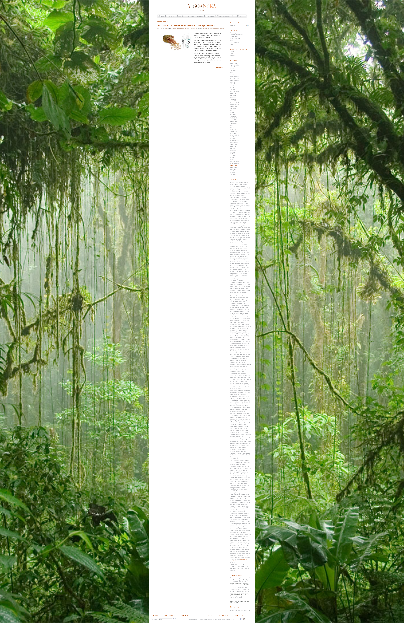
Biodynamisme (240, 368)
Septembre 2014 (234, 123)
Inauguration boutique (239, 186)
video (244, 517)
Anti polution (237, 372)
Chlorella (244, 243)
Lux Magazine (237, 328)
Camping (241, 422)
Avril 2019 (233, 70)
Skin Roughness (244, 349)
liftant (242, 568)
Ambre (244, 284)
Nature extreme (246, 421)
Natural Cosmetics (244, 305)
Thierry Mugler (239, 534)
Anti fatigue (233, 496)
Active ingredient (234, 468)
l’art (234, 434)
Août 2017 (233, 82)
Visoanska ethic (238, 260)
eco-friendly (233, 193)
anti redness (239, 250)
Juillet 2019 (233, 67)
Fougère (236, 459)
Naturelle (232, 277)
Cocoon (235, 536)
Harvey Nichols (234, 237)
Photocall (237, 349)
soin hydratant (243, 275)
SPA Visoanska (245, 282)
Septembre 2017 (234, 80)
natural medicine (234, 510)
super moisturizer (245, 443)
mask (243, 328)
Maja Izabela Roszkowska (241, 320)
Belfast (238, 409)
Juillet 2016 (233, 97)
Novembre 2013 (234, 135)
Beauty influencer (244, 182)
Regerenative (238, 222)
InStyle (237, 248)
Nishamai (232, 392)
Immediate (247, 500)
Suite (239, 199)
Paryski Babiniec (234, 207)
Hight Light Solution (245, 442)
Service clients (221, 619)
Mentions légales (208, 619)
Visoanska (239, 300)
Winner (236, 563)
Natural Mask (233, 269)
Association (235, 547)
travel (248, 284)
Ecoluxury (245, 273)
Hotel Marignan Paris (245, 212)
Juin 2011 (232, 171)
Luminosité (233, 502)
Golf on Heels (234, 424)
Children (237, 352)
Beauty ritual (245, 466)
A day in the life (239, 271)
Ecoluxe (232, 525)
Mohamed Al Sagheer (244, 445)
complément (247, 534)
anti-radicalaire (233, 447)
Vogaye (237, 188)
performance (243, 188)
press (243, 549)
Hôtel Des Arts (234, 265)
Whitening (243, 254)
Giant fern (236, 387)
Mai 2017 (232, 88)
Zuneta (242, 566)
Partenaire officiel (242, 322)
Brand (231, 428)
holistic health (240, 220)
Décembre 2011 (234, 161)
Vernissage (239, 545)
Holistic (243, 199)
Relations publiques (235, 436)
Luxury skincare (234, 226)
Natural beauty (245, 263)
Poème (235, 302)
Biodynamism (233, 527)
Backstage (239, 561)
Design (240, 547)
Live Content (241, 286)
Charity (245, 407)
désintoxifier (233, 438)
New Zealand (243, 207)
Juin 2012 (232, 152)
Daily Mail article (241, 413)
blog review (233, 476)
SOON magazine (245, 205)
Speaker (239, 466)
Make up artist (244, 336)
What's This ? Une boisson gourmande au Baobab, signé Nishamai (186, 26)
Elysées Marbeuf (240, 430)
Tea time (246, 483)
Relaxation (232, 364)
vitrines (243, 440)
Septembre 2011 (234, 167)
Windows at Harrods (244, 237)
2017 (249, 207)
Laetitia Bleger (239, 241)
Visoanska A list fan (235, 485)
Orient (248, 226)
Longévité (239, 515)
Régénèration (241, 411)
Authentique (239, 315)
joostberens (240, 303)
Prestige (245, 561)
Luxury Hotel (246, 267)
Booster (232, 307)
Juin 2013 (232, 137)
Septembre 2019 (234, 65)
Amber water (240, 193)
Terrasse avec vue (243, 551)
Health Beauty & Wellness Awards (239, 472)
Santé (239, 447)
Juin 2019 (232, 69)
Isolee (244, 540)
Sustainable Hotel (241, 451)
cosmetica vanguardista (236, 483)
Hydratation (241, 513)
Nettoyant (232, 385)
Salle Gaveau (237, 491)
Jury (237, 360)
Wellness (237, 370)
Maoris (231, 563)
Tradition (238, 343)
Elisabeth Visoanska (240, 197)
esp (236, 619)
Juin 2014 (232, 127)
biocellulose (247, 193)
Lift (240, 468)
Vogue (248, 517)
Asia (231, 460)
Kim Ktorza (239, 330)
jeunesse (232, 383)
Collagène (233, 332)
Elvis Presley (233, 351)
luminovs (235, 305)
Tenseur (235, 396)
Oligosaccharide (237, 294)
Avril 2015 (233, 114)
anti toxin (240, 326)
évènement (239, 313)
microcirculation (242, 252)
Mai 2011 (232, 173)
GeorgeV (238, 521)
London (232, 487)
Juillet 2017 (233, 84)
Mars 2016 (233, 99)
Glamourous (237, 254)
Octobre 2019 (234, 63)
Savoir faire (233, 228)
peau (243, 317)
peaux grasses (237, 457)
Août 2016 (233, 95)
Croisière (232, 474)
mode (244, 373)
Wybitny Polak (238, 273)
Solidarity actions (235, 498)
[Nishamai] (176, 51)
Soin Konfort (233, 322)
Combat (241, 458)
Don (235, 532)
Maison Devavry (234, 341)
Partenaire (232, 451)
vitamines (241, 400)
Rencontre (232, 248)
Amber (245, 547)
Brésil (236, 262)
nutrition (245, 477)
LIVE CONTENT (234, 42)
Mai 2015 (232, 112)
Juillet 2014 (233, 125)
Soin (237, 309)
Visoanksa (232, 362)
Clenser (232, 370)
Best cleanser (246, 553)
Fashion (241, 381)
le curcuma (247, 192)
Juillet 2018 (233, 72)
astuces (237, 256)
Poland (237, 432)
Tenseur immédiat (238, 512)
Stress (247, 235)
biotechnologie (233, 326)
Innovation (232, 570)
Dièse (240, 396)
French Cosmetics (239, 530)
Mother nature (239, 477)
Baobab (245, 381)
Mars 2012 (233, 158)
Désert (244, 415)
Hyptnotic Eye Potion (243, 527)
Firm (231, 186)
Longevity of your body (236, 35)
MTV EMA (247, 423)
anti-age (240, 536)
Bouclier (238, 566)
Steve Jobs (243, 248)
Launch (243, 521)
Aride (247, 288)
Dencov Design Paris (242, 406)
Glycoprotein (238, 404)
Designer (246, 568)
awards (232, 390)
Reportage (247, 277)
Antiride (237, 385)
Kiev (243, 404)
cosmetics (240, 426)
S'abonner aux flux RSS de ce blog (240, 610)
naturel (241, 500)
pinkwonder (245, 208)
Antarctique (236, 460)
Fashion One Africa (241, 504)
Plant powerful (246, 419)
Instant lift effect (234, 423)
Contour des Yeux (242, 290)
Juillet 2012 (233, 150)
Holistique (232, 521)
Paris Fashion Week (241, 246)
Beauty (231, 286)
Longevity (243, 388)
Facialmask (246, 564)
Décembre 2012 (234, 140)
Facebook (241, 619)
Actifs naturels (247, 546)
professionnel (239, 244)
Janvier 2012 (233, 159)
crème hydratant (234, 493)
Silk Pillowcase (239, 298)
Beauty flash (243, 256)
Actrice (244, 377)
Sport (231, 239)
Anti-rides (240, 564)
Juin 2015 (232, 110)
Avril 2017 (233, 89)
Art (230, 547)
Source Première (245, 506)
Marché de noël (238, 407)
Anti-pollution (233, 208)
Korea (243, 280)
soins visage (242, 360)
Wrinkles (243, 288)
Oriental (244, 447)
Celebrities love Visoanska (237, 235)
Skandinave (244, 491)
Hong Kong (242, 460)
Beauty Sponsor (245, 496)
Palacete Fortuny (234, 443)
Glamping (232, 252)
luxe (236, 252)
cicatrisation (233, 413)
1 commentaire (193, 28)
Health (231, 320)
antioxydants (245, 383)
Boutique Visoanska (235, 243)
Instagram (244, 619)
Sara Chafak (233, 347)
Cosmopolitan (233, 519)
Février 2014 (233, 131)
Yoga (240, 267)
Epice (246, 328)
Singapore (239, 284)
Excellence (245, 515)
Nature (245, 525)
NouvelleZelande (239, 214)
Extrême (245, 330)
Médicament (233, 449)
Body (239, 324)
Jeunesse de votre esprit (205, 16)
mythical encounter (235, 462)
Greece (232, 349)
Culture (246, 368)
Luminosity (242, 510)
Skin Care (245, 542)
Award (236, 267)
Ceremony (232, 330)
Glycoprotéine (238, 337)
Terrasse (239, 428)
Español (232, 53)
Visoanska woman (235, 339)
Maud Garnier (234, 445)
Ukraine (241, 261)
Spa (231, 511)
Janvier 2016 (233, 101)
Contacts (228, 619)
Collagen (237, 474)
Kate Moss (237, 559)
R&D (245, 271)
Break (244, 241)
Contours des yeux (241, 379)
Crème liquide (234, 358)
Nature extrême (240, 334)
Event (236, 182)
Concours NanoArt (235, 296)
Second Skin (245, 356)
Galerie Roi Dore (242, 269)
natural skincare (240, 362)
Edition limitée (246, 523)
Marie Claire (238, 319)
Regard (247, 334)
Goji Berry (243, 455)
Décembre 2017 (234, 76)
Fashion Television (244, 345)
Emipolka (247, 387)
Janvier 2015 (233, 120)
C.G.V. (215, 619)
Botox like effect (240, 231)
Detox (235, 286)
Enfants (245, 375)
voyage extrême (245, 508)
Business (232, 184)
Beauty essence (234, 375)
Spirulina (239, 542)
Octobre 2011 (233, 165)
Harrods (232, 182)
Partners (245, 481)
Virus (240, 375)
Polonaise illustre (235, 453)
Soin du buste (243, 195)
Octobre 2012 (234, 144)
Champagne (238, 317)
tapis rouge (238, 419)
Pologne (232, 506)
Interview (232, 188)
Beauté (247, 324)
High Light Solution (244, 479)
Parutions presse (234, 229)
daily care (238, 288)
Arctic (231, 407)
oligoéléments (242, 424)
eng (233, 619)
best (236, 199)
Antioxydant (240, 438)
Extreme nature (246, 468)
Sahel (235, 428)
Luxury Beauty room (235, 279)
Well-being (239, 517)
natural (231, 197)
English (232, 52)
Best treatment (245, 494)
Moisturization (245, 294)
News (239, 16)
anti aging (238, 549)
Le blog (159, 21)
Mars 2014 (233, 129)
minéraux (240, 373)
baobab (205, 28)
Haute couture (238, 415)
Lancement (232, 309)
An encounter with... (235, 38)
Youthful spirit (233, 36)
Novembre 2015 (234, 105)
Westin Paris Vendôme (240, 470)
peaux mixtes (243, 493)
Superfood (232, 250)
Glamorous (240, 203)
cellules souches (238, 394)
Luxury (238, 496)
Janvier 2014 (233, 133)
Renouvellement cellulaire (237, 538)
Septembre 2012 (234, 146)
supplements (238, 218)
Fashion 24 (238, 184)
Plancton (241, 309)
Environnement (245, 485)
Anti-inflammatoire (239, 557)
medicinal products (235, 389)
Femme (235, 190)
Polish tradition (240, 332)
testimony (239, 553)
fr (231, 619)
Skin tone (232, 544)
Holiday (241, 191)
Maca (231, 555)
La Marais (232, 566)
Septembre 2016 (234, 93)
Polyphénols (241, 358)
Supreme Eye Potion (236, 421)
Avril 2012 (233, 156)
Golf (244, 354)
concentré (236, 239)
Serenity (246, 426)
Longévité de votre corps (186, 16)
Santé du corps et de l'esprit (241, 555)
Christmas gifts (246, 319)
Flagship (239, 208)
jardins (242, 296)
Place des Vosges (238, 398)
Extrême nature (234, 275)
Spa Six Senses (245, 233)
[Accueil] (202, 7)
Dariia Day (235, 381)
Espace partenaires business (196, 619)
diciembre (232, 549)
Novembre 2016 (234, 91)
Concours (237, 506)
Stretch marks (236, 455)
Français (232, 55)
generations (233, 553)
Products (232, 214)
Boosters (232, 271)
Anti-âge (244, 502)
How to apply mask (243, 519)
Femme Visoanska (245, 229)
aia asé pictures (245, 474)
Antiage (241, 544)
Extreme (232, 534)
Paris (238, 568)
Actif (243, 313)
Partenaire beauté (235, 508)
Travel (231, 44)
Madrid (248, 415)
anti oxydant (211, 28)
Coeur (242, 210)
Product (232, 557)
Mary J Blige (242, 226)
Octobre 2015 (234, 106)
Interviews (232, 244)
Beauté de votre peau (167, 16)
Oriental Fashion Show (241, 307)
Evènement (237, 494)
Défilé (242, 324)
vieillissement (237, 523)
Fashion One (233, 542)
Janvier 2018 (233, 74)
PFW (243, 436)
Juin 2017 (232, 86)
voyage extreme (245, 339)
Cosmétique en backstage (243, 434)
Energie (245, 250)
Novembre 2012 (234, 142)
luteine (244, 398)
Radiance (247, 549)
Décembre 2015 (234, 103)
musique (232, 430)
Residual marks (234, 258)
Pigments (232, 335)
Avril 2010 (233, 175)
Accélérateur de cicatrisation (242, 390)
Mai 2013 (232, 139)
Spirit (236, 544)
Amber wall (233, 284)
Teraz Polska (237, 210)
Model (247, 460)
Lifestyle (240, 540)
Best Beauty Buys (239, 402)
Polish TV (237, 525)
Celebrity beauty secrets (243, 228)
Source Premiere (238, 481)
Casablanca (233, 466)
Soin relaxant (233, 551)
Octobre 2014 (234, 122)
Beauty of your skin (235, 33)
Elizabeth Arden (241, 347)
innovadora (236, 366)
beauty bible (241, 265)
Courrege (241, 387)
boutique (242, 370)
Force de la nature (239, 464)
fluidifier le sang (239, 277)
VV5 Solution (241, 190)
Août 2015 (233, 108)
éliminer (239, 476)
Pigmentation (233, 203)
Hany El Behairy (234, 195)
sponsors (246, 458)
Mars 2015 (233, 116)
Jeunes (232, 470)
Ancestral (232, 419)
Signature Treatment (235, 417)
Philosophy (238, 383)
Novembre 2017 (234, 78)
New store (240, 354)
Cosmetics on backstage (241, 224)
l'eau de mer (233, 517)
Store (231, 481)
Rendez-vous (233, 324)
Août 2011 (233, 169)
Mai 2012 (232, 154)
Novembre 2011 (234, 163)
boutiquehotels (233, 426)
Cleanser (245, 428)
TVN (243, 337)
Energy (233, 368)
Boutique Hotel (241, 532)
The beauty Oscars (241, 216)
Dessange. (244, 417)
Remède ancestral (241, 364)
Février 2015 (233, 118)
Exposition (244, 184)
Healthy (237, 335)
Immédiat (239, 502)
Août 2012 (233, 148)
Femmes (232, 528)
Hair (242, 525)
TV (241, 385)
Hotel (231, 536)
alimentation (237, 487)
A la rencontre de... (223, 16)
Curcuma (232, 199)
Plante (245, 438)
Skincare (245, 536)
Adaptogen (232, 231)
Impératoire (233, 290)
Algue (248, 540)
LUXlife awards (241, 449)
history (247, 510)
